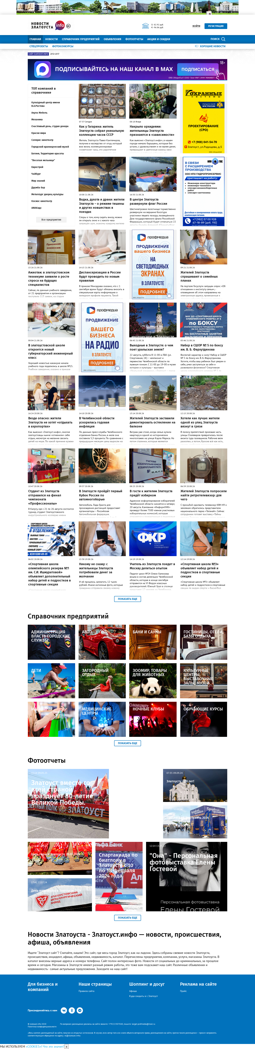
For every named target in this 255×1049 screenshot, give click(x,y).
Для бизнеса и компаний (43, 986)
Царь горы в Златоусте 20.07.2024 (55, 854)
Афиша (133, 991)
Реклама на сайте (198, 984)
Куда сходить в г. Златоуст (143, 996)
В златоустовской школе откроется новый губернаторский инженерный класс (50, 351)
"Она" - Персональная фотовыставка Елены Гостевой (184, 862)
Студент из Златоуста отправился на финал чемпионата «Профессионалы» (44, 497)
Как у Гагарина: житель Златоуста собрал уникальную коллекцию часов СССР (101, 131)
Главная (35, 39)
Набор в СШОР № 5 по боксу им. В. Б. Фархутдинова (202, 347)
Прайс (183, 991)
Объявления (112, 39)
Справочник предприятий (81, 39)
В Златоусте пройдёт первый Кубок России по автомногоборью (100, 495)
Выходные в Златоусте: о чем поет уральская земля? (151, 347)
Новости (51, 39)
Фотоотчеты (134, 39)
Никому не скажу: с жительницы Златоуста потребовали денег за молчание (96, 570)
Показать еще (127, 599)
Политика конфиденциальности (42, 1026)
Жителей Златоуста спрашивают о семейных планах (199, 276)
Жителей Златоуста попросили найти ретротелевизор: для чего (204, 495)
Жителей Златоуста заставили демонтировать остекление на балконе (152, 422)
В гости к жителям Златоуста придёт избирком (151, 493)
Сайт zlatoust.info (38, 54)
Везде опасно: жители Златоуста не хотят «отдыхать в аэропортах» (50, 422)
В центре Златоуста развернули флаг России (148, 201)
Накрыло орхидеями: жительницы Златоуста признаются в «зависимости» (152, 131)
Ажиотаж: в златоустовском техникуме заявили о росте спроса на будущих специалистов (48, 278)
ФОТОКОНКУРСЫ (62, 46)
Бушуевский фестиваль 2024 (188, 818)
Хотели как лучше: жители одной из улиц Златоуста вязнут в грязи (200, 422)
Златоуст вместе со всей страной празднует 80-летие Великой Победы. (62, 792)
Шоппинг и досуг (147, 984)
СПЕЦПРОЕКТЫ (38, 46)
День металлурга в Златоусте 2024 (56, 891)
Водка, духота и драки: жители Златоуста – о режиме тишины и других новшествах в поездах (102, 206)
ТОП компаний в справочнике (43, 90)
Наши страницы (95, 984)
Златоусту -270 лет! (180, 781)
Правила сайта (86, 991)
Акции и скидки (158, 39)
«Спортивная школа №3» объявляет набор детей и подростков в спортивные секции (200, 570)
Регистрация (216, 26)
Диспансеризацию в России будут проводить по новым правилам (100, 276)
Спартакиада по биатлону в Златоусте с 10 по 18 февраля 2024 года (118, 865)
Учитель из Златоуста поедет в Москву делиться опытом (152, 566)
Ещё (177, 39)
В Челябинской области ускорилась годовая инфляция (96, 422)
